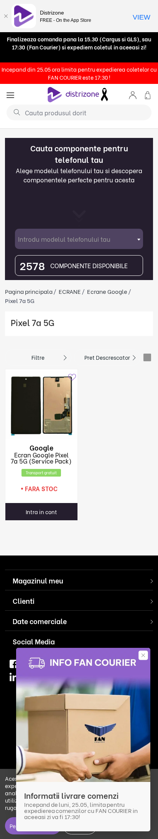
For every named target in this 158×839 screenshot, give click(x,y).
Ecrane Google (107, 291)
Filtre (37, 357)
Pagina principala (29, 291)
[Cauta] (14, 112)
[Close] (5, 16)
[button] (133, 94)
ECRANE (70, 291)
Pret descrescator (107, 357)
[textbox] (79, 239)
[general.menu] (10, 94)
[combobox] (79, 239)
